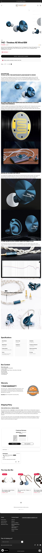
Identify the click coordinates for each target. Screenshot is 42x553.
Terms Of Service (4, 521)
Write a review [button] (14, 443)
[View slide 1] (19, 509)
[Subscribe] (22, 542)
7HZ (2, 40)
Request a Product (15, 529)
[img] (5, 453)
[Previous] (1, 1)
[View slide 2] (20, 509)
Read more (3, 394)
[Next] (40, 1)
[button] (16, 462)
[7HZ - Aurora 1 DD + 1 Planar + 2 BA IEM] (24, 480)
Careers (13, 530)
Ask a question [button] (27, 443)
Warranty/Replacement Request (15, 525)
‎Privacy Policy (3, 519)
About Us (13, 519)
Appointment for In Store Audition (15, 527)
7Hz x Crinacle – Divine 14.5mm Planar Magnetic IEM (8, 491)
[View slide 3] (21, 509)
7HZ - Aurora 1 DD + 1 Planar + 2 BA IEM (24, 491)
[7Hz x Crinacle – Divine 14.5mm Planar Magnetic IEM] (8, 480)
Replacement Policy (4, 524)
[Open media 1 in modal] (29, 10)
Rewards (13, 521)
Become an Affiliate (15, 522)
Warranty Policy (4, 522)
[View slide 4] (22, 509)
